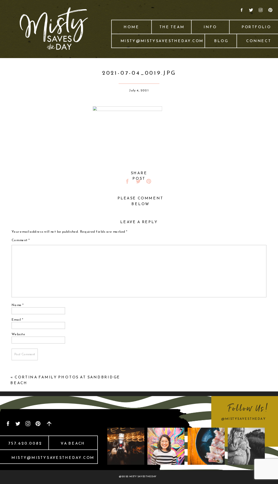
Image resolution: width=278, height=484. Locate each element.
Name (18, 304)
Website (18, 333)
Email (17, 319)
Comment (21, 240)
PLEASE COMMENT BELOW (141, 201)
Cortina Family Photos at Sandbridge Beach (65, 379)
